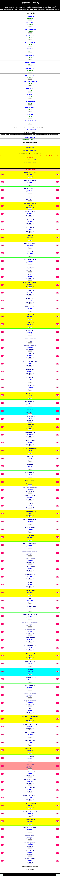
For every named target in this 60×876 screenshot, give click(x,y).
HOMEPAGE (30, 872)
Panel (57, 174)
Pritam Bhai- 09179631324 (30, 145)
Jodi (2, 174)
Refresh (30, 26)
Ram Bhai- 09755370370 (30, 137)
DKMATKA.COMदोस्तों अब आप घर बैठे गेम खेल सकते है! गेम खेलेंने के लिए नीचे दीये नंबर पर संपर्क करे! (30, 155)
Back (2, 874)
